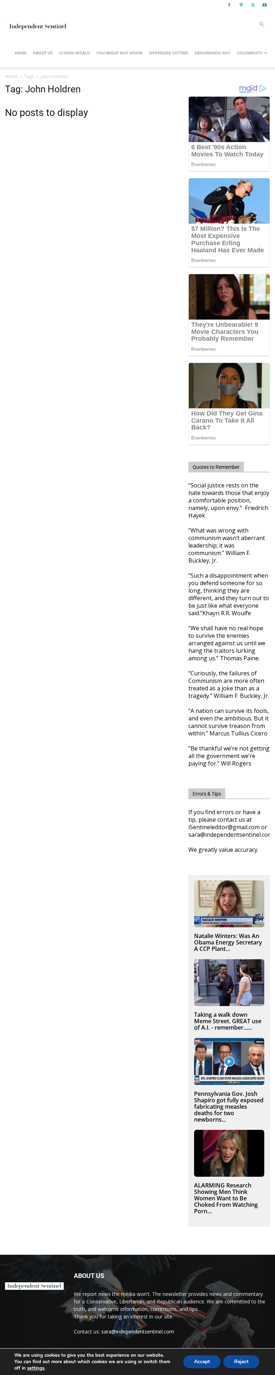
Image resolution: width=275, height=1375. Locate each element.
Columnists (249, 52)
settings (35, 1368)
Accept (202, 1361)
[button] (261, 24)
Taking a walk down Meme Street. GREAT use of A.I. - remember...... (227, 1021)
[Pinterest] (241, 5)
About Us (43, 52)
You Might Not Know (119, 52)
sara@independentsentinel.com (137, 1331)
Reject (241, 1361)
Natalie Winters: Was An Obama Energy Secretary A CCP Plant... (228, 942)
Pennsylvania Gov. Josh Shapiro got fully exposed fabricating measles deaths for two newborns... (229, 1106)
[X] (252, 5)
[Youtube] (264, 5)
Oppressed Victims (168, 52)
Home (20, 52)
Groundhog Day (212, 52)
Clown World (74, 52)
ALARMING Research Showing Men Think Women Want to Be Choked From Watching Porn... (226, 1198)
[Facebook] (229, 5)
